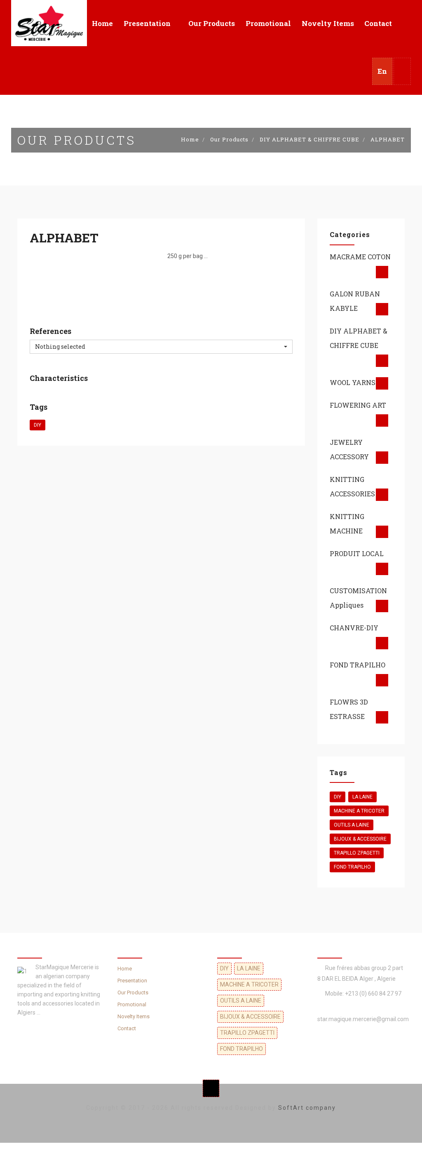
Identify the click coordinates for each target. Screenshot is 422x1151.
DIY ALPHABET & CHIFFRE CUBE (309, 139)
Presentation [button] (147, 23)
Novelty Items (328, 23)
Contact (378, 23)
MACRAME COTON (360, 256)
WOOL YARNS (352, 382)
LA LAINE (362, 797)
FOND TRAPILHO (357, 664)
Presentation (132, 980)
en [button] (382, 71)
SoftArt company (307, 1107)
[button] (402, 71)
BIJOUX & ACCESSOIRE (360, 839)
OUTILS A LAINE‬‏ (351, 825)
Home (102, 23)
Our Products (211, 23)
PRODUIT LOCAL (357, 553)
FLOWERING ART (358, 405)
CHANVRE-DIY (354, 627)
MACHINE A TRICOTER (359, 811)
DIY (37, 425)
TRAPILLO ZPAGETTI (357, 853)
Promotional (268, 23)
